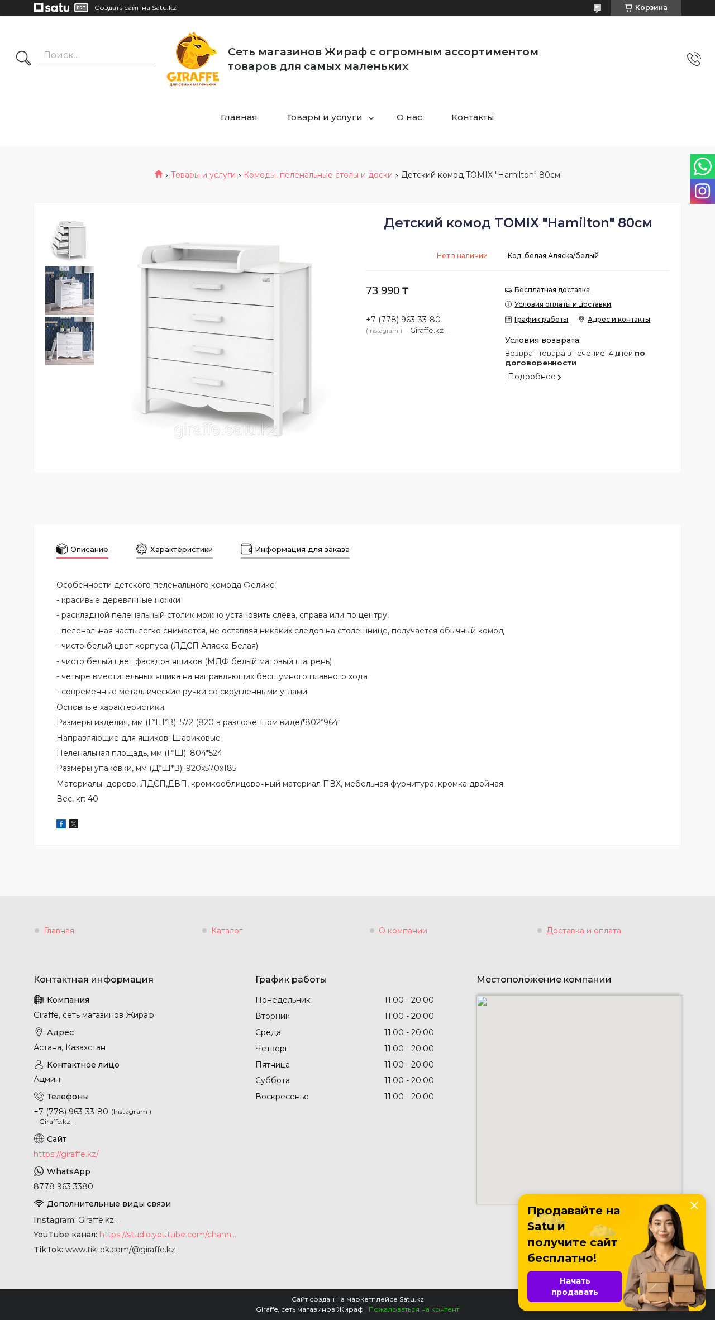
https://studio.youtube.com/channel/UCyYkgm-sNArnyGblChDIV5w (169, 1235)
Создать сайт (116, 8)
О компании (403, 931)
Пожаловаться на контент (414, 1309)
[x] (73, 826)
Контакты (472, 117)
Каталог (226, 931)
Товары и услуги (325, 117)
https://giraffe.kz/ (66, 1154)
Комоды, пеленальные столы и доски (318, 175)
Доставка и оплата (583, 931)
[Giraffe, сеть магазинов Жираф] (193, 59)
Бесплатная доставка (552, 289)
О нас (409, 117)
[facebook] (61, 826)
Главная (239, 117)
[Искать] (23, 59)
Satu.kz (411, 1299)
